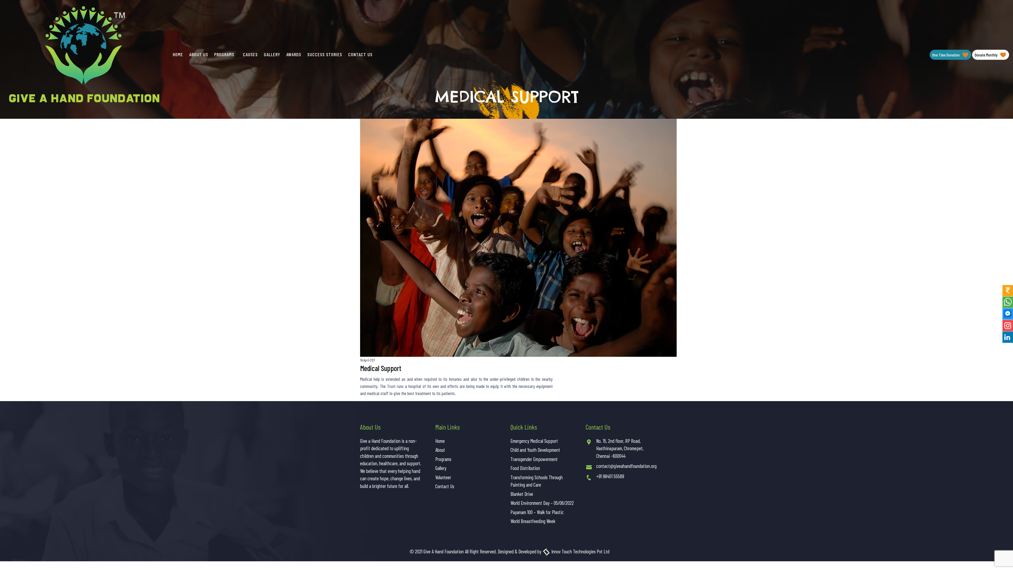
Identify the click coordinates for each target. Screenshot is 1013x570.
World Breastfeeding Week (532, 521)
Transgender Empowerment (534, 459)
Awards (293, 54)
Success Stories (324, 54)
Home (178, 54)
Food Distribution (525, 468)
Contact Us (360, 54)
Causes (250, 54)
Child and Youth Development (535, 450)
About (440, 450)
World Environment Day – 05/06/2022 (542, 503)
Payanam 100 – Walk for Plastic (537, 512)
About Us (198, 54)
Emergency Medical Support (534, 441)
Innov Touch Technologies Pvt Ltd (579, 551)
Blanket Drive (521, 494)
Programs (224, 54)
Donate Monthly (986, 55)
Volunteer (443, 477)
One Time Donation (946, 55)
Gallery (272, 54)
